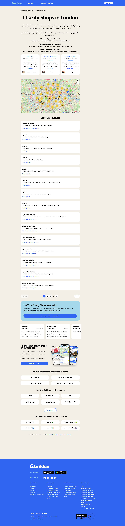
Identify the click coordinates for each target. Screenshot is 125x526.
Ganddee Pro (67, 490)
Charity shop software (70, 492)
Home (22, 10)
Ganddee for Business (46, 3)
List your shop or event (70, 486)
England (37, 10)
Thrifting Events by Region (86, 501)
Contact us (33, 488)
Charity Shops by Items (87, 496)
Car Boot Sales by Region (88, 498)
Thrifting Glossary (86, 488)
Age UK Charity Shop (70, 56)
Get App (108, 3)
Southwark (64, 51)
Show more (30, 68)
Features (49, 486)
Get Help (44, 513)
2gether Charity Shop (51, 28)
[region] (50, 96)
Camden (35, 33)
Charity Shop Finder (52, 488)
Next (77, 296)
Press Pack (33, 486)
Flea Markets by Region (87, 508)
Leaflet (65, 112)
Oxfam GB (56, 26)
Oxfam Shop (30, 56)
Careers (32, 490)
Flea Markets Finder (52, 494)
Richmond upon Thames (53, 33)
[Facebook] (52, 478)
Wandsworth (24, 33)
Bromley (75, 32)
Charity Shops (29, 10)
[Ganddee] (17, 3)
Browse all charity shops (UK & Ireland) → (59, 434)
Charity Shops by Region (88, 494)
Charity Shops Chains (87, 490)
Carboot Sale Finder (52, 490)
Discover (30, 3)
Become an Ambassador (36, 494)
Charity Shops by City (87, 492)
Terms (38, 513)
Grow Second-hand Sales (69, 495)
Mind (31, 28)
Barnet (31, 33)
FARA (75, 26)
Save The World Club (50, 56)
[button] (42, 103)
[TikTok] (44, 478)
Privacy (32, 513)
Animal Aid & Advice (65, 28)
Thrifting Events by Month (86, 505)
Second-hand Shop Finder (52, 497)
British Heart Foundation (67, 26)
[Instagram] (48, 478)
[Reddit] (55, 478)
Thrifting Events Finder (53, 492)
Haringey (41, 33)
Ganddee (32, 492)
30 (56, 296)
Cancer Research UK (47, 26)
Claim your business (69, 488)
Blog (82, 486)
